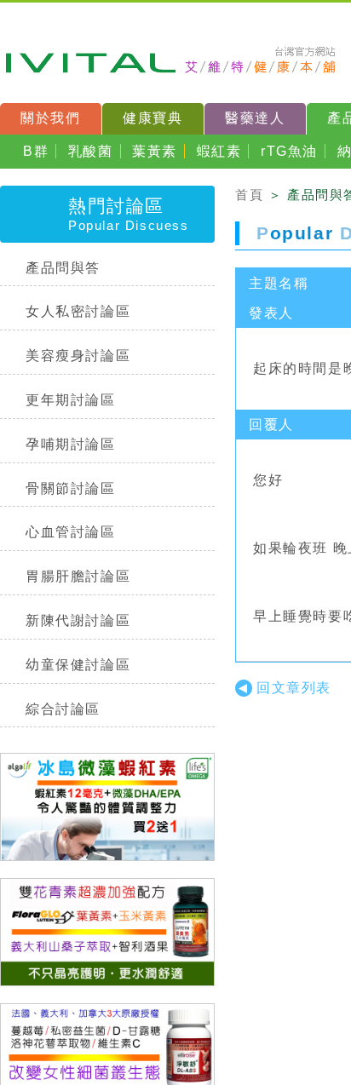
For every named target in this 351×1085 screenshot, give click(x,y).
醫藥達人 (255, 118)
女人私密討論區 (78, 311)
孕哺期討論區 (71, 444)
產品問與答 (63, 268)
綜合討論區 (63, 709)
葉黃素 (154, 151)
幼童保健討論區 (78, 664)
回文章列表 (293, 687)
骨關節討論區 (71, 488)
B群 (36, 151)
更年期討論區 (71, 400)
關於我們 (50, 118)
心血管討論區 (71, 532)
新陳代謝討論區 (78, 620)
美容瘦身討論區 (78, 355)
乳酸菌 (90, 151)
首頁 (249, 194)
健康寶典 (152, 118)
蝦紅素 (219, 151)
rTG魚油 (289, 151)
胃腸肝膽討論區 (78, 576)
